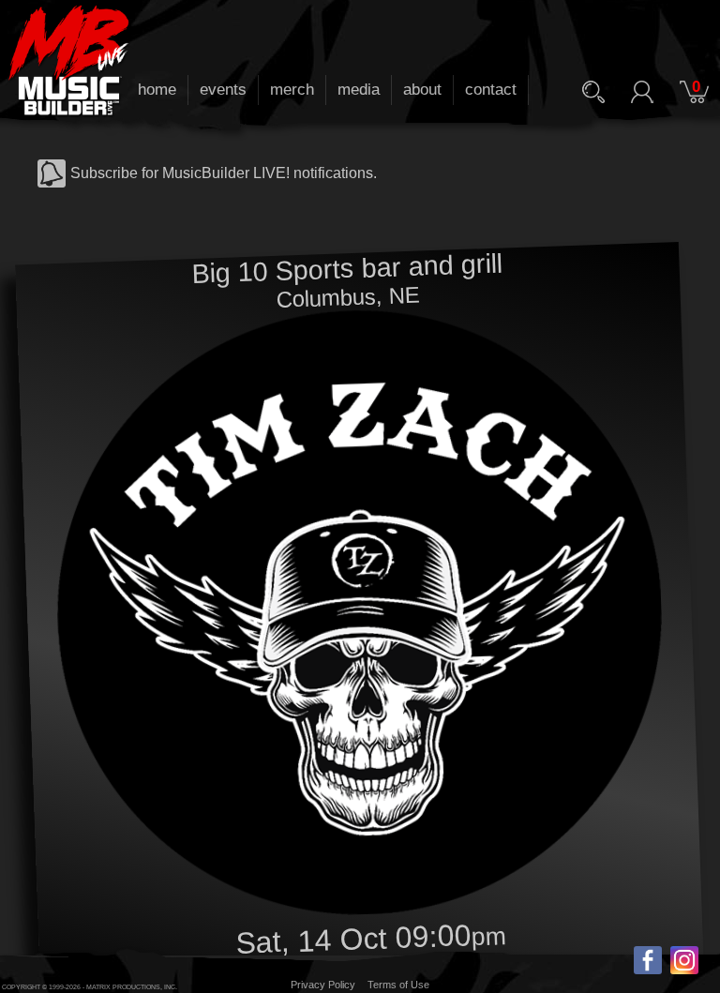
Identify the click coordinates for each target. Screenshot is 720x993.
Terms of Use (398, 984)
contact (491, 89)
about (422, 89)
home (157, 89)
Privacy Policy (323, 984)
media (359, 89)
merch (292, 89)
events (223, 89)
